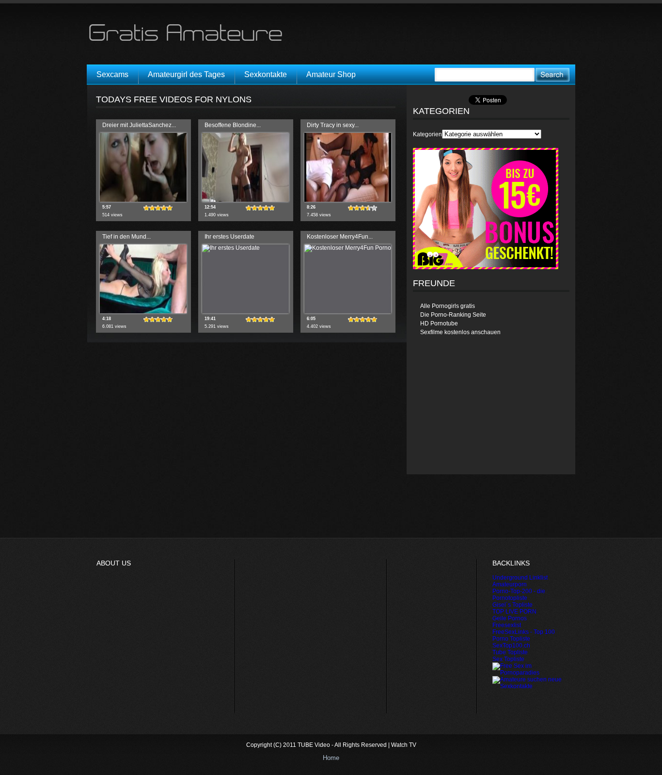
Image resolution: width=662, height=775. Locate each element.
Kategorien (427, 134)
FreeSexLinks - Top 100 (523, 632)
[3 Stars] (158, 208)
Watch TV (403, 745)
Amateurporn (509, 584)
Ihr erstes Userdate (229, 236)
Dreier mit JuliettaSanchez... (139, 125)
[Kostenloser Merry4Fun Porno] (347, 247)
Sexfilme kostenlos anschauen (460, 332)
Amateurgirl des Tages (186, 74)
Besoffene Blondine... (233, 125)
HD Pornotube (439, 323)
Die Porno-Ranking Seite (453, 314)
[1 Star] (146, 208)
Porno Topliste (511, 638)
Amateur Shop (331, 74)
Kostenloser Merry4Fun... (340, 236)
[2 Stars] (152, 208)
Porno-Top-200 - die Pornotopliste (518, 594)
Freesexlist (506, 625)
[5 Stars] (170, 208)
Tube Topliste (510, 652)
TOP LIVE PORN (514, 611)
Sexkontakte (265, 74)
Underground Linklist (520, 577)
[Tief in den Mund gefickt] (143, 311)
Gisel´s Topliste (512, 604)
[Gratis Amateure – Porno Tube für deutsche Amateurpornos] (189, 40)
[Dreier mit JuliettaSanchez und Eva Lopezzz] (143, 199)
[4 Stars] (164, 208)
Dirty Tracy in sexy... (333, 125)
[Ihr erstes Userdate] (231, 247)
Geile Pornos (509, 618)
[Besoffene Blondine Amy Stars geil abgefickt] (245, 199)
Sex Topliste (508, 659)
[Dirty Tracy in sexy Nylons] (347, 199)
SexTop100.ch (511, 645)
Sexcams (112, 74)
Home (331, 757)
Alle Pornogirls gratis (447, 306)
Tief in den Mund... (126, 236)
